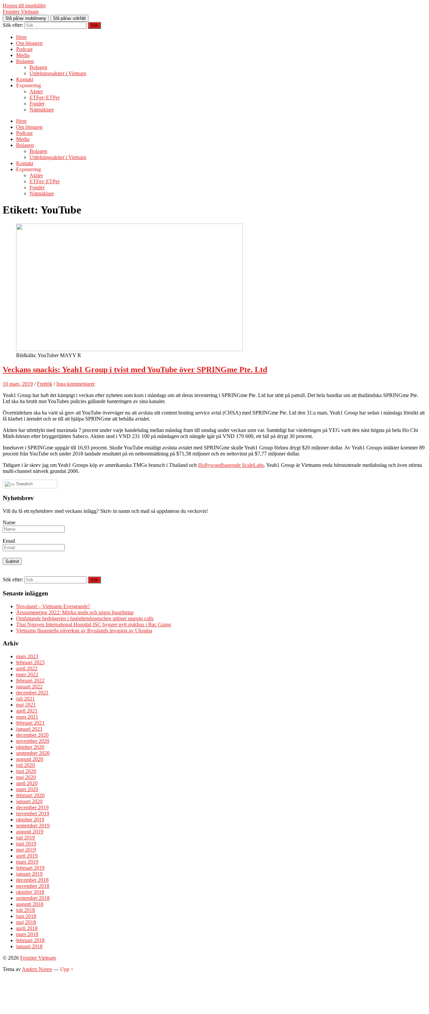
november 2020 (32, 741)
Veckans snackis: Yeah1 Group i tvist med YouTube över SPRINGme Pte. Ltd (135, 369)
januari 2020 (29, 801)
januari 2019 (29, 874)
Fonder (37, 103)
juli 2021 (25, 699)
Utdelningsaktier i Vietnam (57, 73)
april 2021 (27, 711)
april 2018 (27, 928)
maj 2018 (26, 922)
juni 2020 (26, 771)
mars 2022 (27, 674)
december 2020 (32, 735)
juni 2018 (26, 916)
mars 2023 (27, 656)
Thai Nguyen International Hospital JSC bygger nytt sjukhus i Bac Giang (93, 624)
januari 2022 (29, 686)
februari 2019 (30, 868)
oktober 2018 (30, 892)
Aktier (36, 91)
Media (22, 55)
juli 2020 (25, 765)
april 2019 (27, 856)
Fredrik (44, 384)
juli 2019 (25, 837)
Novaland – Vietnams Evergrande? (53, 606)
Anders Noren (37, 969)
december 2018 (32, 880)
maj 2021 (26, 705)
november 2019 (32, 813)
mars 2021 (27, 717)
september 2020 (33, 753)
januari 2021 (29, 729)
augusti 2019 (29, 831)
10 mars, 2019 (18, 384)
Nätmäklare (41, 109)
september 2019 (33, 825)
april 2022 (27, 668)
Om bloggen (29, 43)
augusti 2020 (29, 759)
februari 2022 (30, 680)
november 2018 (32, 886)
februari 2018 (30, 940)
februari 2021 (30, 723)
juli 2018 (25, 910)
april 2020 (27, 783)
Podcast (24, 49)
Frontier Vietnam (21, 11)
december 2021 (32, 692)
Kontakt (24, 79)
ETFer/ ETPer (44, 97)
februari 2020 (30, 795)
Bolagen (25, 61)
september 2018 (33, 898)
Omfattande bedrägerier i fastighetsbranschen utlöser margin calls (85, 618)
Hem (21, 37)
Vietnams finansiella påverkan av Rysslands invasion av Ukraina (84, 630)
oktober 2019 (30, 819)
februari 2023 (30, 662)
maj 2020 (26, 777)
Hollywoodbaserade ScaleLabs (231, 465)
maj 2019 (26, 850)
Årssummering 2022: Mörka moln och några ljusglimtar (75, 612)
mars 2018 (27, 934)
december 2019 (32, 807)
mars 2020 (27, 789)
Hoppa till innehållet (24, 5)
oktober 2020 (30, 747)
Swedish (24, 483)
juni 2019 (26, 844)
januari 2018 (29, 946)
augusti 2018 (29, 904)
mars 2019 (27, 862)
